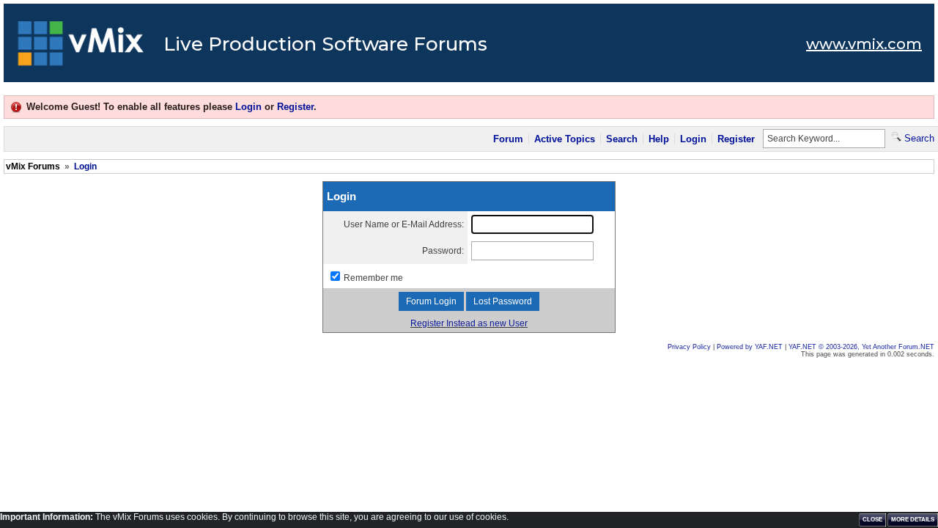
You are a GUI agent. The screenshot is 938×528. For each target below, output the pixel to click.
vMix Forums (33, 166)
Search (622, 138)
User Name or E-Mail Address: (404, 224)
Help (659, 138)
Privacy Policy (689, 347)
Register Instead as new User (469, 323)
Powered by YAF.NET (750, 347)
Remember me (373, 278)
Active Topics (564, 138)
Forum (508, 138)
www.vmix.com (864, 44)
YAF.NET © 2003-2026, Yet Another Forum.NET (861, 347)
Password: (443, 251)
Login (248, 106)
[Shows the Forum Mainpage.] (80, 48)
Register (295, 106)
